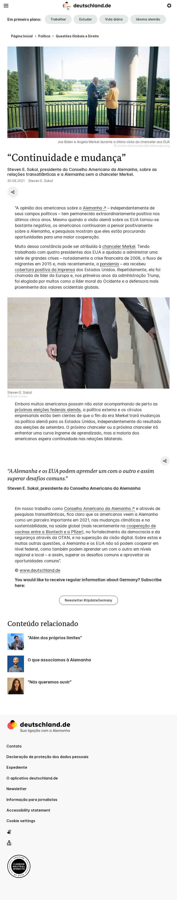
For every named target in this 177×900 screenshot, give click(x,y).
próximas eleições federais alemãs (48, 409)
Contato (14, 746)
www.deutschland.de (40, 570)
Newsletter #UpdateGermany (88, 600)
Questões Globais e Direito (77, 36)
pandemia (109, 263)
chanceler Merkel (118, 246)
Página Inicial (22, 36)
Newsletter (16, 788)
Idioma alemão (148, 19)
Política (44, 36)
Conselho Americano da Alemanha (97, 508)
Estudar (85, 19)
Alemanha (92, 207)
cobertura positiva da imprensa (45, 269)
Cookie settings (20, 820)
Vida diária (114, 19)
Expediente (16, 767)
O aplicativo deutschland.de (32, 778)
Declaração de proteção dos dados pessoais (47, 756)
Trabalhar (58, 19)
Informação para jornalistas (31, 799)
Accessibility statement (28, 810)
